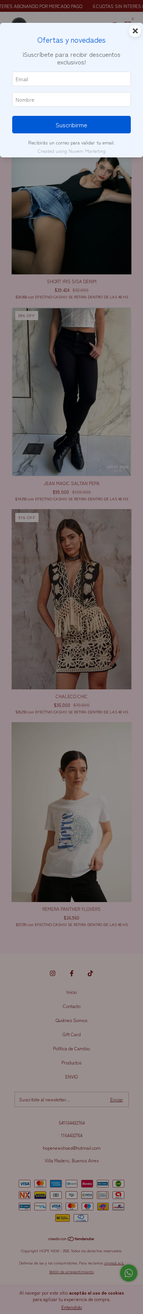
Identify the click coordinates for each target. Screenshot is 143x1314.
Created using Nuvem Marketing (72, 150)
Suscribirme (71, 124)
